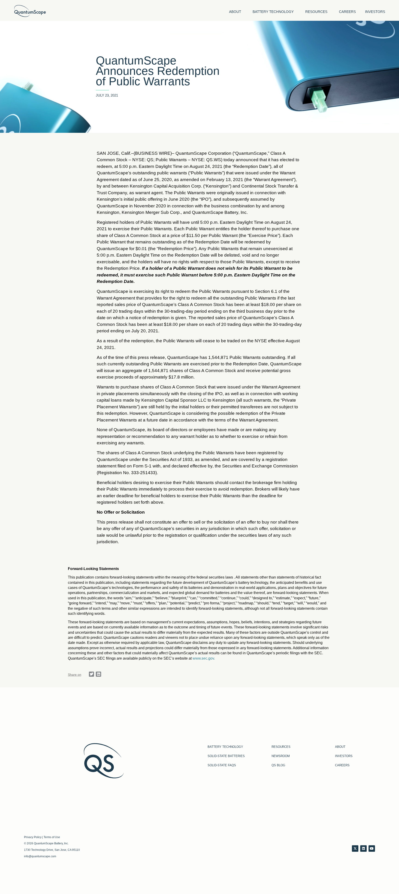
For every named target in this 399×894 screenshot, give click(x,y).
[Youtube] (372, 848)
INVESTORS (375, 12)
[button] (91, 674)
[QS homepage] (30, 11)
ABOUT (235, 12)
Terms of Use (52, 837)
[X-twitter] (355, 848)
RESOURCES (316, 12)
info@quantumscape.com (40, 856)
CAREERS (347, 12)
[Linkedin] (363, 848)
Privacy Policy (33, 837)
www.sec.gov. (204, 658)
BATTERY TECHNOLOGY (273, 12)
